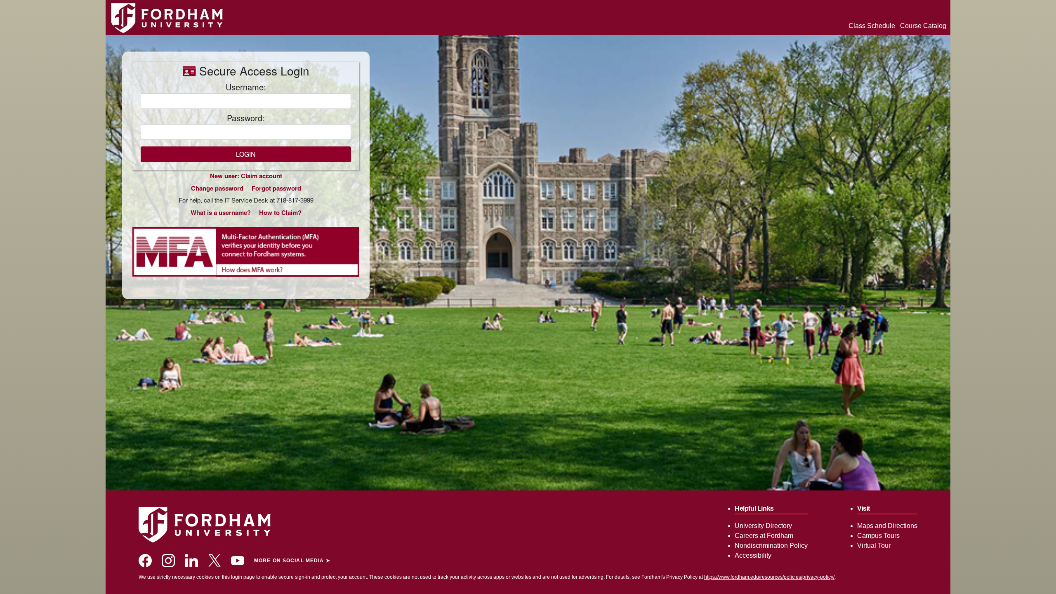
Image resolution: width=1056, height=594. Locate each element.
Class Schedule (872, 25)
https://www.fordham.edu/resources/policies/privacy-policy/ (769, 577)
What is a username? (221, 212)
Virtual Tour (874, 545)
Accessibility (753, 555)
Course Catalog (923, 25)
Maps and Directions (887, 525)
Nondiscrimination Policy (771, 545)
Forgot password (276, 188)
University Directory (763, 525)
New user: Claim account (246, 175)
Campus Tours (878, 535)
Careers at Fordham (764, 535)
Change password (217, 188)
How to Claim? (280, 212)
